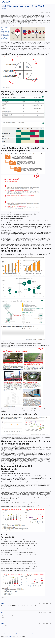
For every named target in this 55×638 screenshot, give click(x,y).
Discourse (9, 636)
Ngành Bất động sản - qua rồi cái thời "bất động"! (22, 6)
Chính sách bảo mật (31, 633)
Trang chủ (3, 633)
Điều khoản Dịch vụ (22, 633)
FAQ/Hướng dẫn (14, 633)
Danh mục (8, 633)
